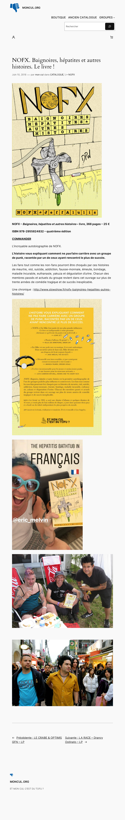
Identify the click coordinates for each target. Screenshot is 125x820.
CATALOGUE (56, 74)
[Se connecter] (13, 37)
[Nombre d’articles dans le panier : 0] (111, 37)
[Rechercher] (109, 26)
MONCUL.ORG (31, 7)
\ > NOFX (70, 74)
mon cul (39, 74)
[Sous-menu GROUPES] (114, 17)
